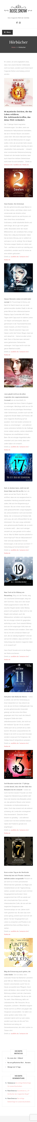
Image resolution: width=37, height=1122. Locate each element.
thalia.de (26, 165)
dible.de (15, 1033)
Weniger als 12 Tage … (15, 1067)
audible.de (17, 165)
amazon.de (8, 165)
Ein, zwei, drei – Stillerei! (15, 1058)
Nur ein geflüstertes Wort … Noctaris (19, 1062)
